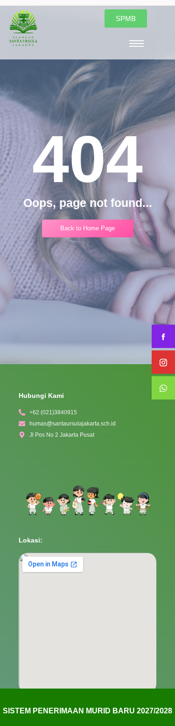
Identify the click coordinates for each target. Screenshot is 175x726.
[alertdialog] (87, 707)
